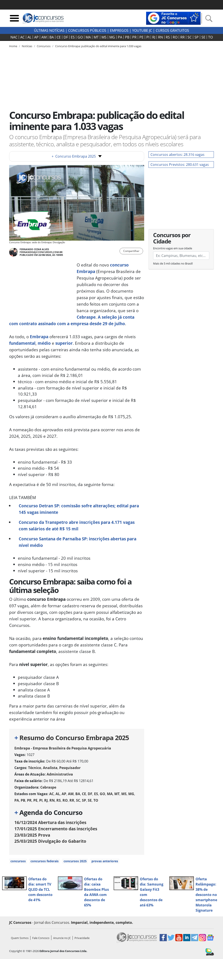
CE (59, 37)
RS (168, 37)
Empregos (119, 30)
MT (96, 37)
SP (196, 37)
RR (182, 37)
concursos (18, 861)
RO (175, 37)
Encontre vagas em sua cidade (172, 248)
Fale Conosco (40, 938)
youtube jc (142, 30)
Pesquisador (70, 767)
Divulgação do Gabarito (50, 841)
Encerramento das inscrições (55, 829)
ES (73, 37)
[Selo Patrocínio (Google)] (173, 17)
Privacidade (82, 938)
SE (203, 37)
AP (36, 37)
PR (134, 37)
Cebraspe (86, 317)
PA (120, 37)
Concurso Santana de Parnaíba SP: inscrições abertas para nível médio (77, 542)
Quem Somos (20, 938)
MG (112, 37)
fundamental (22, 343)
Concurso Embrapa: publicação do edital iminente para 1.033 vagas (98, 46)
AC (22, 37)
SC (190, 37)
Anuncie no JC (62, 938)
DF (66, 37)
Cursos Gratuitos (172, 30)
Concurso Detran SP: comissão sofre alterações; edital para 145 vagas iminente (79, 509)
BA (51, 37)
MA (88, 37)
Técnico (34, 767)
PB (127, 37)
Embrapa (39, 337)
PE (141, 37)
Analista (50, 767)
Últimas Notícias (49, 30)
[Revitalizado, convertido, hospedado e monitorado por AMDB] (210, 951)
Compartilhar (131, 251)
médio (44, 343)
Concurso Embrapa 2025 (74, 156)
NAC (13, 37)
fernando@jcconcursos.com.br (41, 252)
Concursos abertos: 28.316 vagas (177, 154)
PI (147, 37)
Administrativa (60, 774)
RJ (153, 37)
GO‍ (80, 37)
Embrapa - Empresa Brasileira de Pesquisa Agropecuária (62, 748)
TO (210, 37)
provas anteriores (104, 861)
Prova (32, 835)
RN (160, 37)
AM (44, 37)
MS (103, 37)
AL (29, 37)
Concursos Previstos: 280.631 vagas (179, 164)
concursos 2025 (75, 861)
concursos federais (44, 861)
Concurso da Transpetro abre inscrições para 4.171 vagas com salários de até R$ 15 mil (77, 525)
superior (64, 343)
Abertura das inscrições (50, 822)
